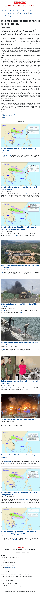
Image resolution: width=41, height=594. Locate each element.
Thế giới (10, 16)
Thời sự (3, 13)
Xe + (15, 16)
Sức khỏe (4, 16)
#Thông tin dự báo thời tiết (9, 114)
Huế (2, 272)
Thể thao (19, 10)
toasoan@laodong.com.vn (10, 567)
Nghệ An (3, 387)
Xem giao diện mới (21, 16)
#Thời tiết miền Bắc (7, 115)
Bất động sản (32, 13)
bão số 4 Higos (24, 193)
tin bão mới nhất (7, 155)
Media (14, 10)
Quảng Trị (3, 349)
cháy (21, 312)
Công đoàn (15, 13)
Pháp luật (32, 10)
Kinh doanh (25, 10)
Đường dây (8, 387)
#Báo (4, 117)
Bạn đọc (9, 13)
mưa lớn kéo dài (12, 47)
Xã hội (9, 10)
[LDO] (20, 135)
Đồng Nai (3, 310)
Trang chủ (4, 10)
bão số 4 (15, 235)
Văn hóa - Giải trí (23, 13)
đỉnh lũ (11, 30)
